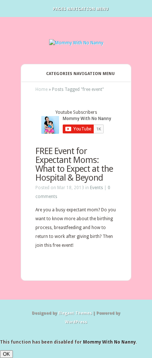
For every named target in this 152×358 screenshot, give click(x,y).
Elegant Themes (75, 313)
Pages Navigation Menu (80, 9)
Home (41, 89)
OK (6, 354)
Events (96, 187)
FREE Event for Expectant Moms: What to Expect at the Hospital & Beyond (74, 164)
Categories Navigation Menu (80, 73)
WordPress (76, 322)
